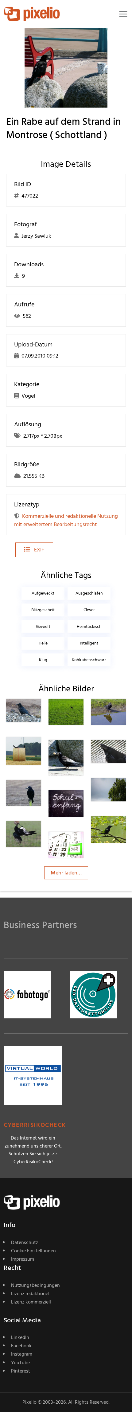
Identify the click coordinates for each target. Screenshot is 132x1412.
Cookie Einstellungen (33, 1251)
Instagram (21, 1354)
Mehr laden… (66, 872)
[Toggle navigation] (123, 14)
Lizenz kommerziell (31, 1302)
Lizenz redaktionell (31, 1294)
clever (89, 609)
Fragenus (81, 752)
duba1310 (81, 710)
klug (43, 659)
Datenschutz (24, 1242)
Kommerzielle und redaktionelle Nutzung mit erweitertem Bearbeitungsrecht (66, 520)
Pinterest (20, 1371)
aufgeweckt (43, 593)
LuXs (118, 828)
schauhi (122, 752)
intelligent (89, 643)
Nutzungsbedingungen (35, 1285)
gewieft (43, 626)
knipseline (82, 802)
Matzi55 (122, 710)
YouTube (20, 1363)
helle (43, 643)
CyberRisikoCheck (35, 1125)
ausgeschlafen (89, 593)
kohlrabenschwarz (89, 659)
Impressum (22, 1259)
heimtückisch (89, 626)
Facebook (21, 1346)
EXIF (38, 549)
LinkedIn (20, 1337)
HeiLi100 (38, 710)
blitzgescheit (43, 609)
